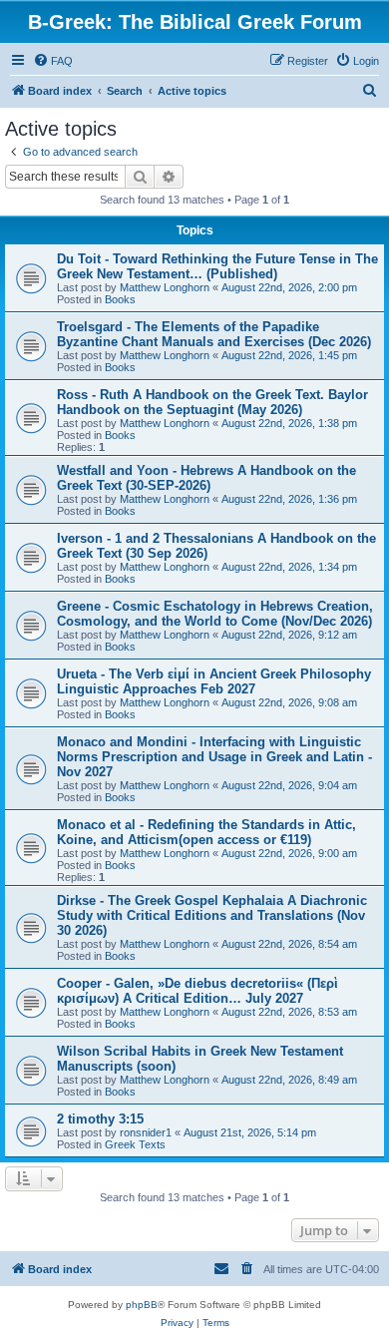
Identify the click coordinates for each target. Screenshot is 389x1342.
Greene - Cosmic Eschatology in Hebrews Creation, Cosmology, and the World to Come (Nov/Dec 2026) (215, 614)
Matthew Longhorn (164, 287)
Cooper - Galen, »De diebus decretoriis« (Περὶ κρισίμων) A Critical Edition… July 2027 (197, 991)
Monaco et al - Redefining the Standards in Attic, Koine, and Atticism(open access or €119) (206, 832)
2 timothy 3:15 (100, 1119)
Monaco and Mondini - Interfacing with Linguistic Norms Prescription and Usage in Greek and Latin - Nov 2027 (214, 756)
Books (120, 299)
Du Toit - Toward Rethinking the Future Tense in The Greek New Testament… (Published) (217, 266)
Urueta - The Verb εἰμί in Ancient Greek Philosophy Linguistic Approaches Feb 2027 (214, 681)
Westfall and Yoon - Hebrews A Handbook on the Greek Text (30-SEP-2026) (206, 478)
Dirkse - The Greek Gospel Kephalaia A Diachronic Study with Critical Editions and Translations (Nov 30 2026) (212, 915)
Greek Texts (135, 1144)
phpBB (142, 1304)
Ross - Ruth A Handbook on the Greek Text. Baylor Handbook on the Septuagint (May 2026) (212, 402)
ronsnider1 (146, 1132)
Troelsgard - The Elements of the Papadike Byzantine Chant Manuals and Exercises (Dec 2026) (214, 334)
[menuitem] (53, 61)
